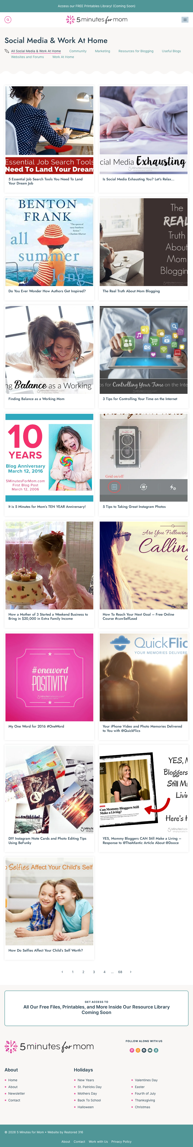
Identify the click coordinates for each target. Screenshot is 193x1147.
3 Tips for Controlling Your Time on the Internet (140, 398)
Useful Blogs (171, 51)
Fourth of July (145, 1093)
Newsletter (16, 1093)
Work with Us (98, 1141)
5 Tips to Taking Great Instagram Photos (134, 506)
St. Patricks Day (90, 1087)
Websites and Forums (27, 57)
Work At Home (63, 57)
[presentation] (49, 130)
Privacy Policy (121, 1141)
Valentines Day (146, 1080)
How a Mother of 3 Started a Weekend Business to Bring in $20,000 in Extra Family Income (48, 616)
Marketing (102, 51)
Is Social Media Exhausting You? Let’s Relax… (138, 179)
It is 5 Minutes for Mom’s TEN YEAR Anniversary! (47, 506)
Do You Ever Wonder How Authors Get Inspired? (47, 291)
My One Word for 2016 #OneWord (36, 726)
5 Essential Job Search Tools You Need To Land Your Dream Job (45, 181)
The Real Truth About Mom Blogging (131, 291)
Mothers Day (87, 1093)
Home (12, 1080)
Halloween (86, 1107)
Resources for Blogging (136, 51)
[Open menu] (185, 20)
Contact (14, 1100)
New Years (86, 1080)
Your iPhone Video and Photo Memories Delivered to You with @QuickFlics (142, 728)
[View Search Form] (8, 19)
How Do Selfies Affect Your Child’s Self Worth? (45, 950)
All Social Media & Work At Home (36, 51)
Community (78, 51)
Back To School (89, 1100)
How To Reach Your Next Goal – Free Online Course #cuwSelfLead (138, 616)
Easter (140, 1087)
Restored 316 (73, 1132)
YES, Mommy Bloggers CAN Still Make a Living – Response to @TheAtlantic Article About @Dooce (142, 840)
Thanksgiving (145, 1100)
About (13, 1087)
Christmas (142, 1107)
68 (120, 972)
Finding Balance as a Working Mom (36, 398)
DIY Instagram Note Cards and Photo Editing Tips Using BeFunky (47, 840)
